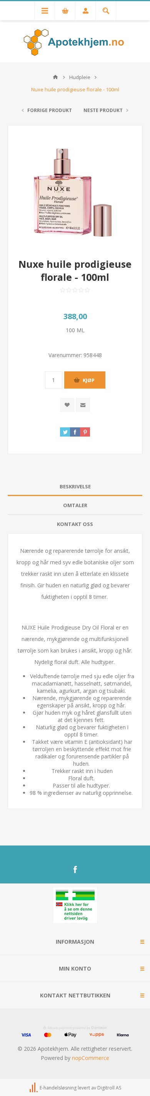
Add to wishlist (67, 405)
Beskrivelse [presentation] (75, 486)
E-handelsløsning (58, 1087)
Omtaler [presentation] (75, 505)
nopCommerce (90, 1057)
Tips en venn (83, 405)
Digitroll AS (109, 1087)
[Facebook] (75, 870)
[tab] (75, 486)
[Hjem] (55, 77)
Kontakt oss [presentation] (75, 524)
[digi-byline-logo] (34, 1087)
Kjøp (89, 380)
